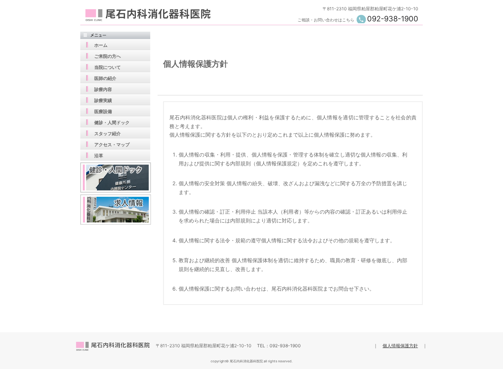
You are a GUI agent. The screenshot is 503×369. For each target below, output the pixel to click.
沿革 (98, 155)
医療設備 (103, 111)
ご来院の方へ (107, 56)
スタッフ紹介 (107, 133)
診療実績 (103, 100)
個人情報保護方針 (400, 345)
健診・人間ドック (112, 122)
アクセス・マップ (112, 144)
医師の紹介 (105, 78)
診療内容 (103, 89)
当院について (107, 67)
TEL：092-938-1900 (279, 345)
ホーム (101, 45)
